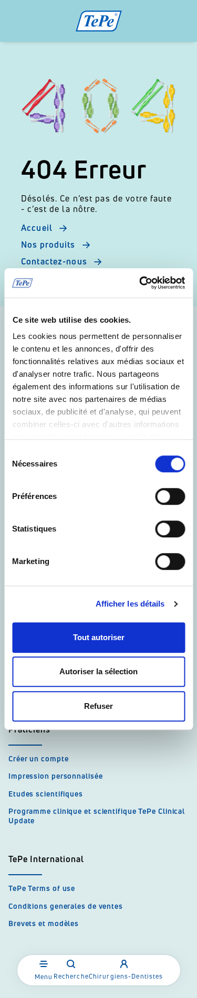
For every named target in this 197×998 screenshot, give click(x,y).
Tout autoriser (99, 637)
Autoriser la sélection (98, 671)
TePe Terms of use (41, 888)
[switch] (170, 496)
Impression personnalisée (55, 776)
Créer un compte (38, 758)
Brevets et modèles (43, 923)
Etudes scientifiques (45, 794)
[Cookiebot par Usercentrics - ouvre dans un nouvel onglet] (140, 283)
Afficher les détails (130, 603)
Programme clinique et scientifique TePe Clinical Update (96, 815)
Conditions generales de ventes (65, 906)
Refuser (98, 706)
